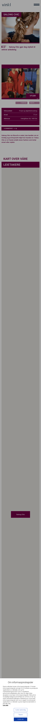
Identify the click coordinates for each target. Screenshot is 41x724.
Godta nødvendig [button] (20, 710)
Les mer (5, 705)
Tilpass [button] (20, 714)
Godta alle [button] (20, 719)
